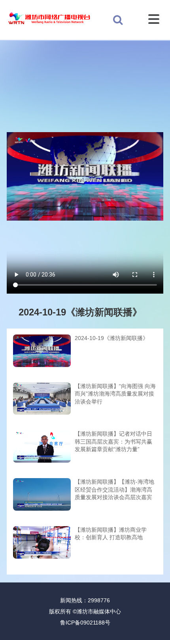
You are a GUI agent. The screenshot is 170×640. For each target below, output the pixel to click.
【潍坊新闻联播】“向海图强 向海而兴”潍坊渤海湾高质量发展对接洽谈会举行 (115, 394)
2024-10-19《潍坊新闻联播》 (111, 338)
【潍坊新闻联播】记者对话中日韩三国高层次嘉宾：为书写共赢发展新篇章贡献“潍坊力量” (113, 441)
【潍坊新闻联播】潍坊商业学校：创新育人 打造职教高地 (111, 534)
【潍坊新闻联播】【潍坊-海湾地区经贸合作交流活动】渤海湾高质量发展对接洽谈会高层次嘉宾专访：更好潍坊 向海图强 (114, 490)
